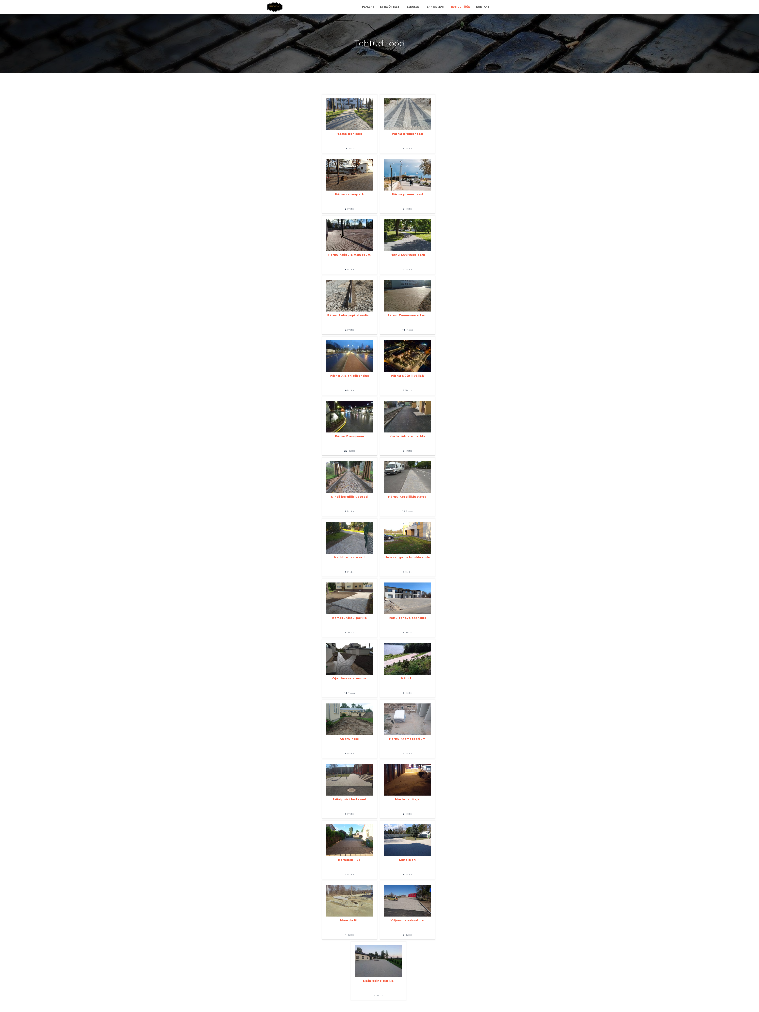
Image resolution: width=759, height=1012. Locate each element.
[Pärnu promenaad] (407, 114)
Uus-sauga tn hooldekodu (407, 557)
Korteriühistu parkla (407, 436)
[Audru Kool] (349, 719)
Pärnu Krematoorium (407, 739)
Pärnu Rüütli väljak (407, 376)
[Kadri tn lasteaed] (349, 537)
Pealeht (368, 6)
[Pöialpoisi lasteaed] (349, 779)
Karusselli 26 (349, 860)
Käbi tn (407, 678)
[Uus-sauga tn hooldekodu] (407, 537)
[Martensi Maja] (407, 779)
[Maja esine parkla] (378, 961)
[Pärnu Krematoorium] (407, 719)
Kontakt (482, 6)
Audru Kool (349, 739)
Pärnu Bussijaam (349, 436)
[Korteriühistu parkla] (407, 416)
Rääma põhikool (350, 134)
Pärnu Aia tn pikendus (349, 376)
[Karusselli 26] (349, 840)
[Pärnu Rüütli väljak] (407, 356)
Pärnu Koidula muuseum (349, 255)
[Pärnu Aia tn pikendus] (349, 356)
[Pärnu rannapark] (349, 174)
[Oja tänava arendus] (349, 658)
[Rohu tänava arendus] (407, 598)
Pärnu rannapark (349, 194)
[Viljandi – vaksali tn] (407, 900)
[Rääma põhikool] (349, 114)
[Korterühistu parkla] (349, 598)
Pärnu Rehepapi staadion (349, 315)
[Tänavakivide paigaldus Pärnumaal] (274, 7)
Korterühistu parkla (349, 618)
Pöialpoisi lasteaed (349, 799)
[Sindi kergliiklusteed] (349, 477)
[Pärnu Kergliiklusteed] (407, 477)
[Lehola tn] (407, 840)
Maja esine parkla (378, 981)
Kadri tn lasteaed (349, 557)
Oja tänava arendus (349, 678)
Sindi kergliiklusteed (349, 496)
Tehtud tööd (460, 6)
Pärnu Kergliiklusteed (407, 496)
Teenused (412, 6)
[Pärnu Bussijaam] (349, 416)
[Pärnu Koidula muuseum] (349, 235)
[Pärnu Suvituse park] (407, 235)
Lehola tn (407, 860)
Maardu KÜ (349, 920)
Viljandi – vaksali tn (407, 920)
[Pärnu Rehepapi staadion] (349, 295)
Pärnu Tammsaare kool (407, 315)
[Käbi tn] (407, 658)
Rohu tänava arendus (407, 618)
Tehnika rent (435, 6)
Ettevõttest (389, 6)
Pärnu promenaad (407, 134)
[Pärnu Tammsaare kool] (407, 295)
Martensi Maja (407, 799)
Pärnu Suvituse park (407, 255)
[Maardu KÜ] (349, 900)
